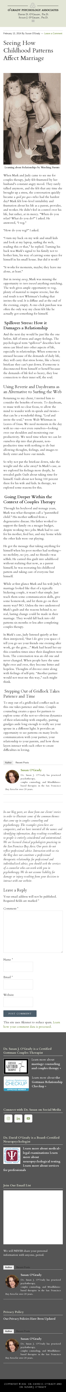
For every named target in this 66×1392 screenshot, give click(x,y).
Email (8, 977)
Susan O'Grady (31, 770)
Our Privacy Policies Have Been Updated (29, 1319)
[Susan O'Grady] (12, 782)
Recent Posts (22, 762)
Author (8, 762)
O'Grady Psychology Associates (33, 11)
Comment (10, 909)
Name (8, 960)
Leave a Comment (53, 33)
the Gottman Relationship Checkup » (47, 1082)
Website (8, 995)
